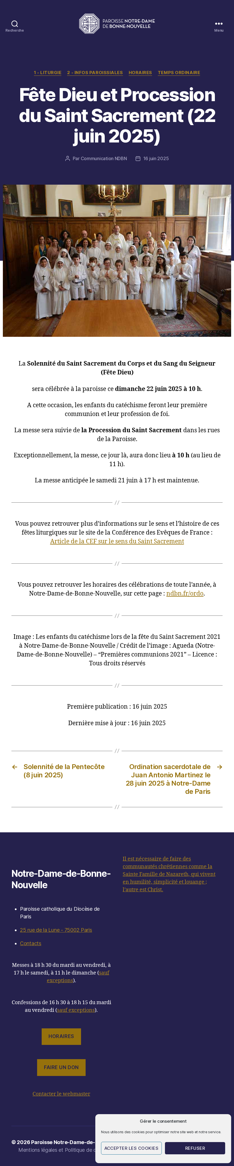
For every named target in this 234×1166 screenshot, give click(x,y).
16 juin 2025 (156, 158)
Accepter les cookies (131, 1148)
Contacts (30, 943)
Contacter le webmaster (61, 1094)
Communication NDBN (104, 158)
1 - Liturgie (48, 72)
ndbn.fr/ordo (184, 594)
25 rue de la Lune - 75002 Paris (56, 930)
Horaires (140, 72)
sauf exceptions (76, 1010)
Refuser (195, 1148)
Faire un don (61, 1067)
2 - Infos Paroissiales (95, 72)
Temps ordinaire (179, 72)
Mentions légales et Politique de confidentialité (72, 1150)
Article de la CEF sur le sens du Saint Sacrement (117, 541)
